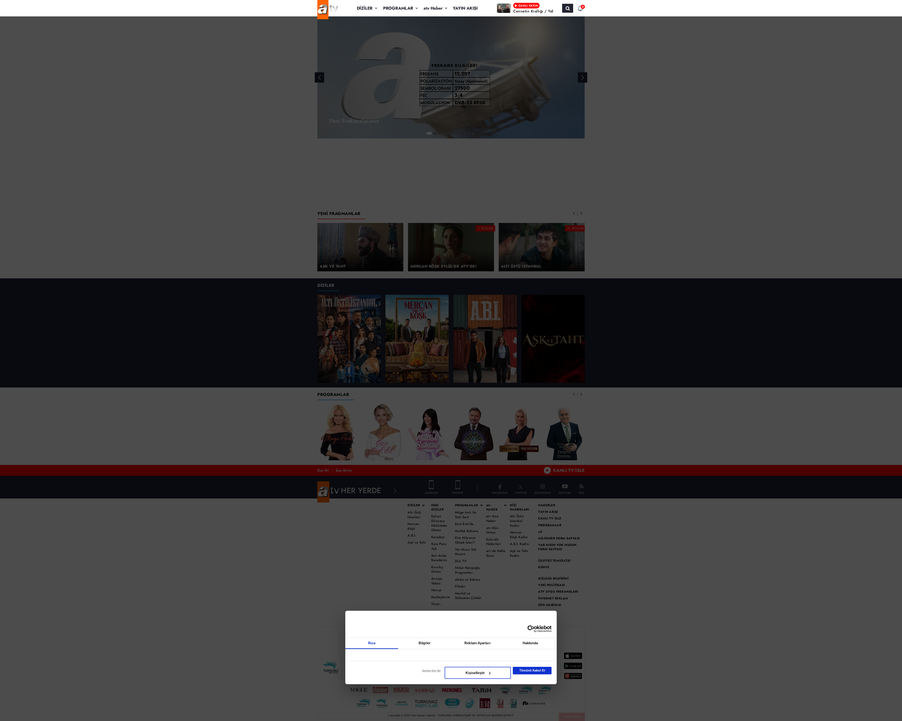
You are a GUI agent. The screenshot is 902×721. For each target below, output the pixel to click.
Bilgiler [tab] (425, 643)
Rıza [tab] (371, 643)
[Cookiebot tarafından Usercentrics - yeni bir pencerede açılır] (531, 628)
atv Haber (433, 8)
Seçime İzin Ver (431, 670)
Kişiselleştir (475, 673)
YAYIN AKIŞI (465, 8)
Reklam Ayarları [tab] (477, 643)
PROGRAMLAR (398, 8)
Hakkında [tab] (530, 643)
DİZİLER (365, 8)
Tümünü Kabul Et (532, 670)
